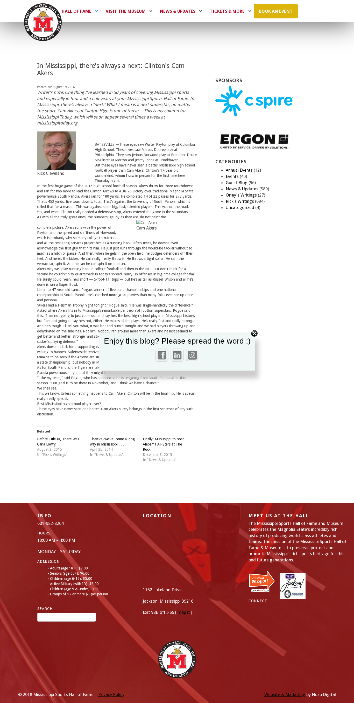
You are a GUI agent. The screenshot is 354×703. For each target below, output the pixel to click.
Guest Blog (236, 182)
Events (232, 176)
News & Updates (242, 188)
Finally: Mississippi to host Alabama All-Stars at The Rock (163, 444)
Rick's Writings (240, 201)
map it (184, 612)
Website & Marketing (284, 694)
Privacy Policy (111, 694)
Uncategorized (240, 207)
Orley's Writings (241, 195)
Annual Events (239, 170)
